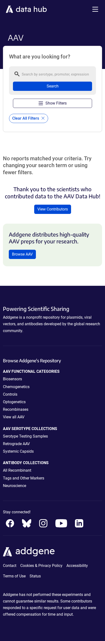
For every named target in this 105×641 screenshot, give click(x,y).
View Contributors (52, 209)
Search (53, 86)
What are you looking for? (39, 56)
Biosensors (12, 379)
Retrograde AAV (16, 443)
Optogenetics (14, 402)
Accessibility (77, 565)
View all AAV (13, 417)
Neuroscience (14, 485)
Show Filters (56, 103)
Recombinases (15, 409)
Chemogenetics (16, 386)
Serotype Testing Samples (25, 436)
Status (35, 576)
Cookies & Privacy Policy (41, 565)
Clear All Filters (26, 118)
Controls (10, 394)
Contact (9, 565)
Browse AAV (22, 254)
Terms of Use (14, 576)
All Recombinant (17, 470)
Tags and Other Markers (23, 478)
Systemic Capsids (18, 451)
